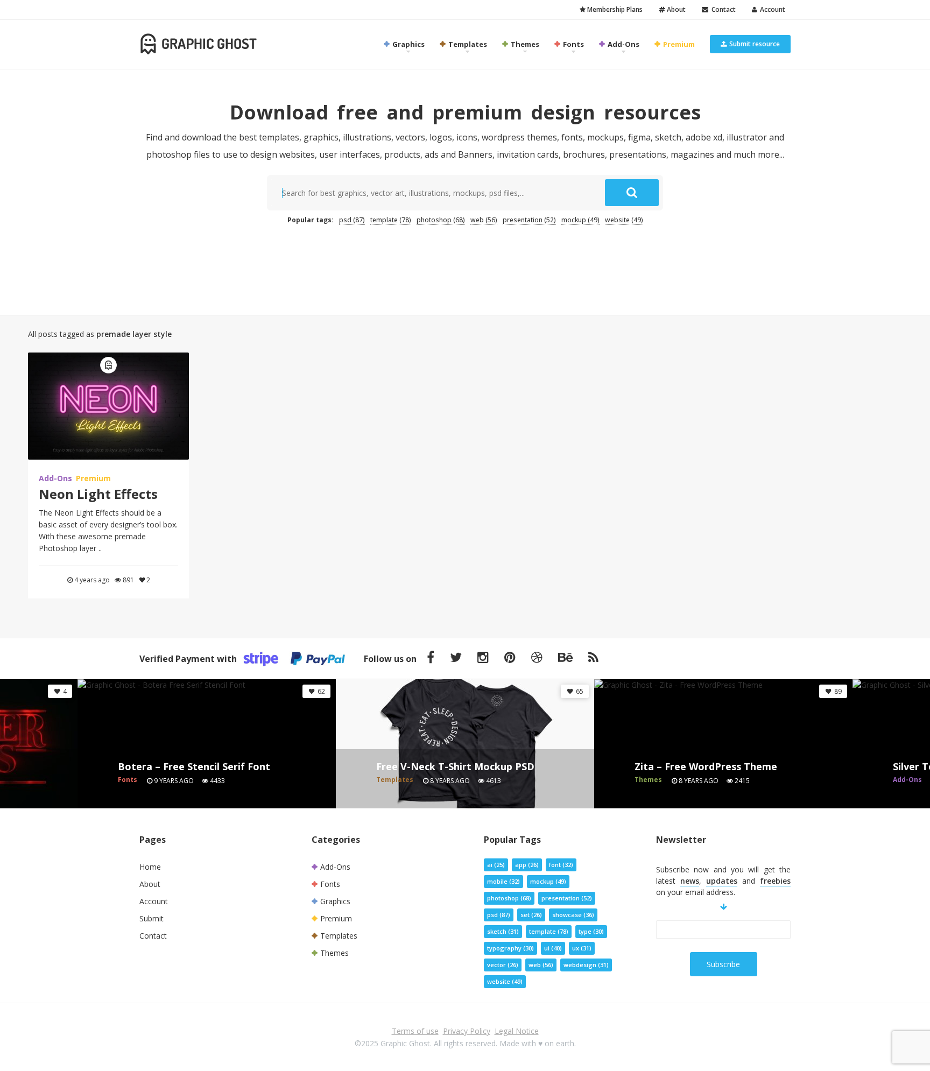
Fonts (572, 44)
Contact (722, 9)
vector (502, 965)
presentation (529, 219)
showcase (573, 915)
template (390, 219)
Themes (524, 44)
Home (150, 867)
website (624, 219)
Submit (151, 918)
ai (496, 865)
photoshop (441, 219)
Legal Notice (517, 1031)
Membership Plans (614, 9)
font (561, 865)
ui (553, 948)
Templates (467, 44)
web (483, 219)
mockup (580, 219)
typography (510, 948)
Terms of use (415, 1031)
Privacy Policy (466, 1031)
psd (352, 219)
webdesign (586, 965)
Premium (678, 44)
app (527, 865)
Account (771, 9)
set (531, 915)
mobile (503, 881)
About (675, 9)
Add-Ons (622, 44)
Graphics (408, 44)
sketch (503, 931)
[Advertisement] (465, 264)
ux (581, 948)
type (591, 931)
